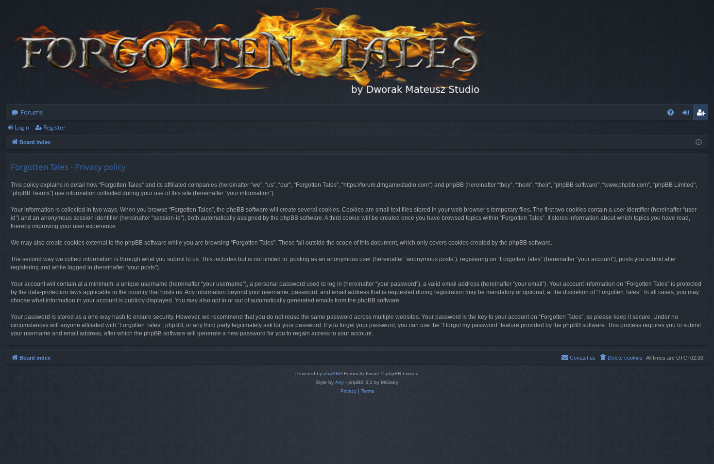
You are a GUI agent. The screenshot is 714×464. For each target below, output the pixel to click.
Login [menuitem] (687, 114)
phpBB (331, 373)
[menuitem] (670, 112)
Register (54, 127)
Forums (31, 112)
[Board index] (249, 52)
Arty (339, 382)
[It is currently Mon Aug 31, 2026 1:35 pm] (699, 142)
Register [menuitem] (702, 114)
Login (22, 127)
